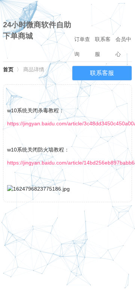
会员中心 (123, 46)
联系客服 (103, 46)
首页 (8, 69)
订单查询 (82, 46)
